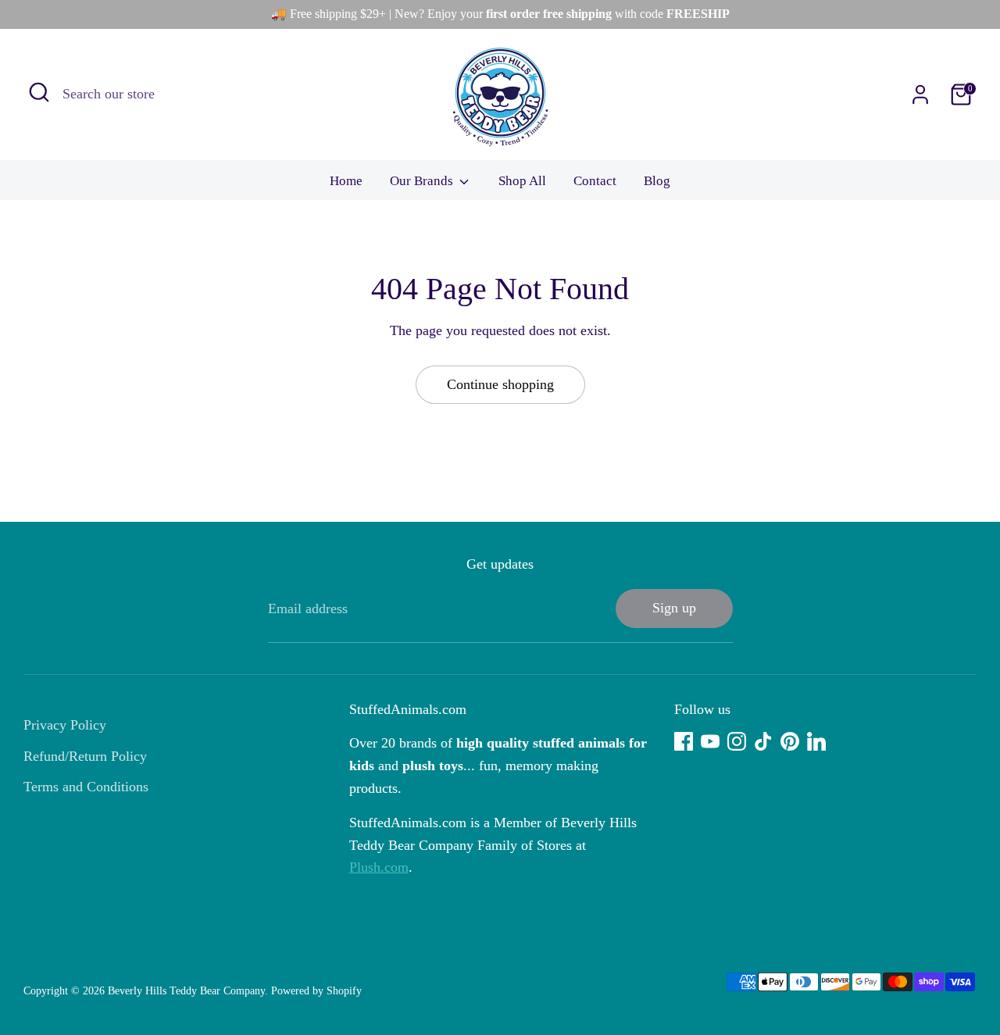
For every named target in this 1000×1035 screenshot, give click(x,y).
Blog (657, 180)
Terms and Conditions (85, 786)
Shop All (522, 180)
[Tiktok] (763, 741)
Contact (594, 180)
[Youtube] (710, 741)
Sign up (674, 608)
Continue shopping (500, 384)
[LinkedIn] (816, 741)
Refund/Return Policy (85, 756)
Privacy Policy (64, 725)
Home (346, 180)
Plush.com (379, 867)
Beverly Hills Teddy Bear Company (186, 991)
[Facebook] (683, 741)
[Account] (920, 94)
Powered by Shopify (316, 991)
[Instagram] (736, 741)
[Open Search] (39, 92)
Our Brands (423, 180)
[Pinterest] (789, 741)
